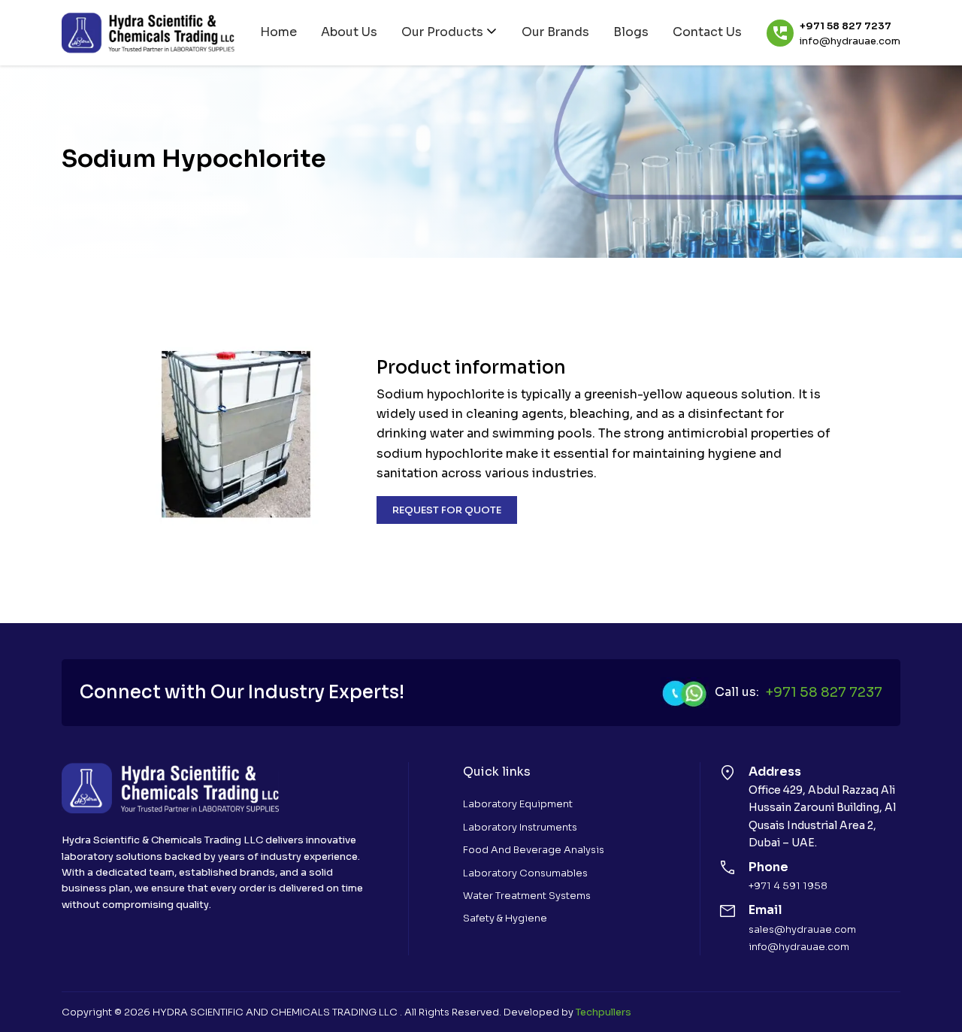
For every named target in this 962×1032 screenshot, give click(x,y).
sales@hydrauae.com (802, 929)
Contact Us (707, 32)
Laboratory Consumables (525, 873)
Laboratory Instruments (520, 827)
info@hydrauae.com (850, 41)
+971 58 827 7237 (845, 26)
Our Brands (555, 32)
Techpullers (603, 1012)
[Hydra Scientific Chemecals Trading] (148, 32)
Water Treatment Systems (527, 895)
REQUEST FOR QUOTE (446, 510)
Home (278, 32)
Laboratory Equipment (518, 803)
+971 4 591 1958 (788, 885)
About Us (349, 32)
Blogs (631, 32)
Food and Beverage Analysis (533, 849)
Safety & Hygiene (505, 918)
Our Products (442, 32)
